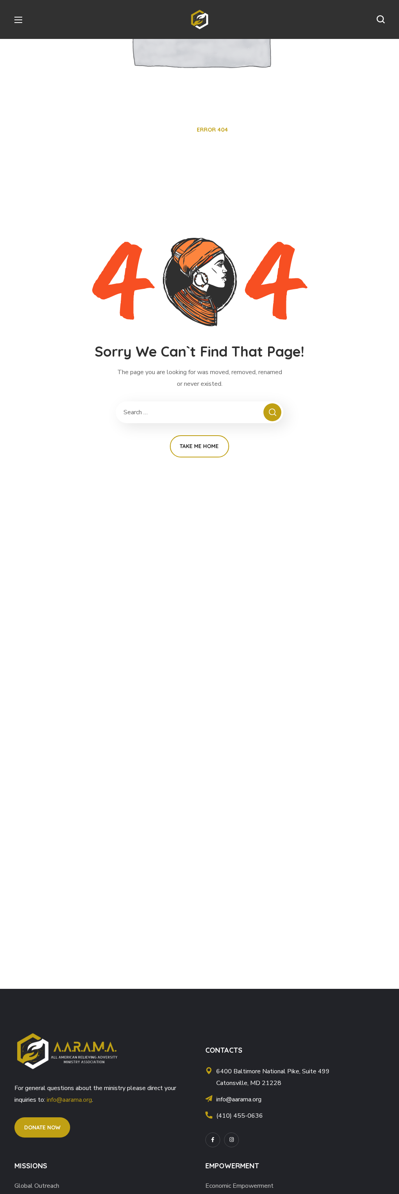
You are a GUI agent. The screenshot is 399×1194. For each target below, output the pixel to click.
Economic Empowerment (239, 1186)
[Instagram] (231, 1139)
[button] (381, 19)
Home (179, 129)
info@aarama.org (69, 1100)
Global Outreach (36, 1186)
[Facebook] (212, 1139)
